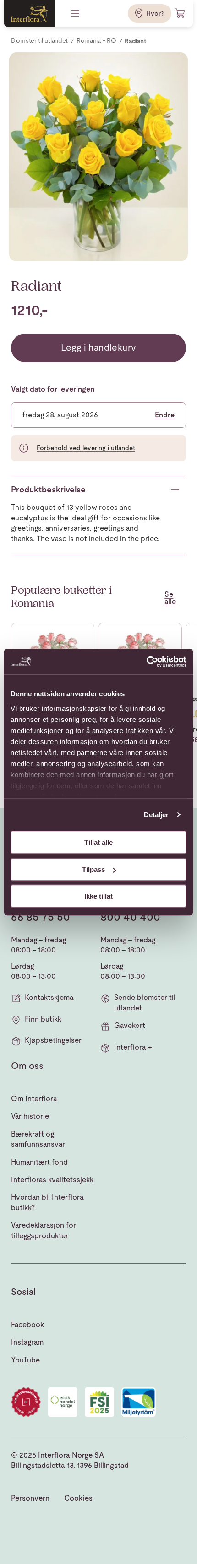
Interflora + (133, 1047)
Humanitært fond (39, 1162)
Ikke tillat (98, 896)
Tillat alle (98, 842)
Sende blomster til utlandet (144, 1002)
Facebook (27, 1324)
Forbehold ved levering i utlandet (86, 447)
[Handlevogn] (180, 13)
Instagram (27, 1342)
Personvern (30, 1498)
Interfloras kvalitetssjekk (52, 1179)
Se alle (170, 598)
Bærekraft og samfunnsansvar (38, 1139)
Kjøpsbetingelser (53, 1040)
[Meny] (76, 13)
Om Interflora (34, 1098)
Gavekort (129, 1025)
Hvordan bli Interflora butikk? (47, 1202)
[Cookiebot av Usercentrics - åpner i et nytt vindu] (146, 662)
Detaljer (156, 815)
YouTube (25, 1360)
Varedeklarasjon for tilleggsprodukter (43, 1230)
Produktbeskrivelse (48, 489)
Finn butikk (43, 1019)
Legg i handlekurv (99, 347)
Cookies (78, 1498)
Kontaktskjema (49, 997)
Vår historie (30, 1116)
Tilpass (93, 869)
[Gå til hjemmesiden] (29, 13)
